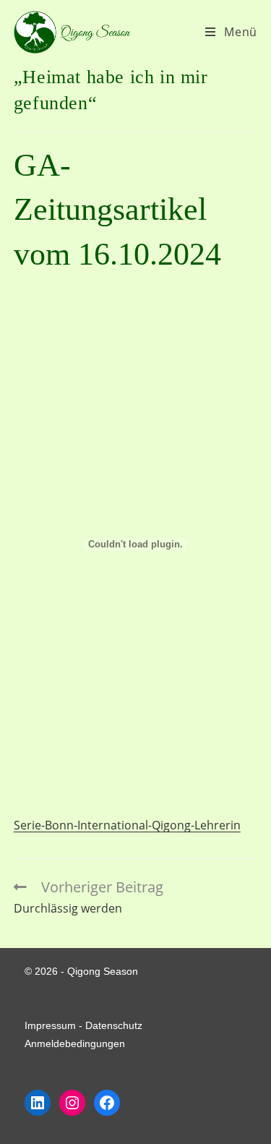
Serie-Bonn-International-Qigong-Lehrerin (127, 825)
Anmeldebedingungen (75, 1043)
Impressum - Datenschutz (83, 1025)
